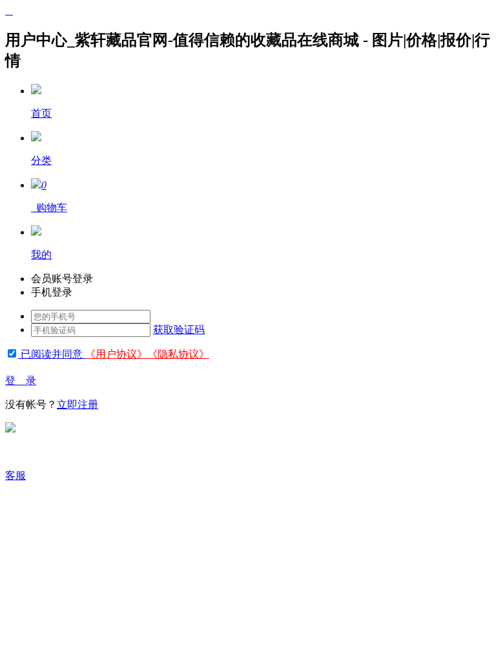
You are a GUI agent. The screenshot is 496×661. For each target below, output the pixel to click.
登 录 (20, 380)
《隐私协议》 (178, 354)
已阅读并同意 (51, 354)
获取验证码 (179, 329)
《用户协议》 (116, 354)
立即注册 (77, 404)
